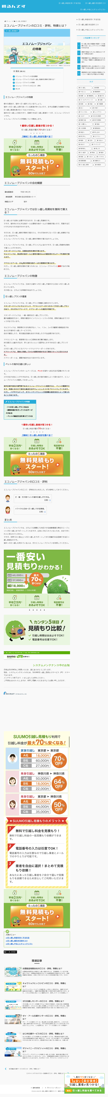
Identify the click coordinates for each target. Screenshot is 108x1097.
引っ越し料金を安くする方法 (89, 19)
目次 (17, 71)
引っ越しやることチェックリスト (91, 30)
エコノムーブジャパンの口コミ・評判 (27, 86)
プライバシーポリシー (54, 1088)
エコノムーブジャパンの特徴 (25, 83)
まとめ (17, 89)
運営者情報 (36, 1088)
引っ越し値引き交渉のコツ (88, 24)
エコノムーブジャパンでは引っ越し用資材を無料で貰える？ (35, 79)
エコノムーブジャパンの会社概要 (26, 76)
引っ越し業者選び (11, 952)
